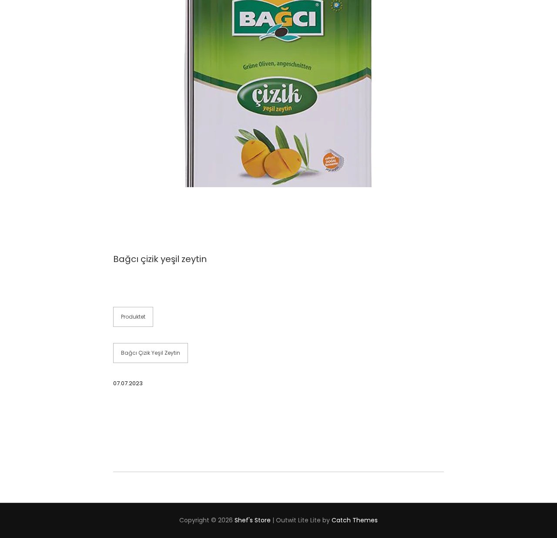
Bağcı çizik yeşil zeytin (150, 352)
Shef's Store (253, 520)
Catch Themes (355, 520)
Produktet (133, 316)
